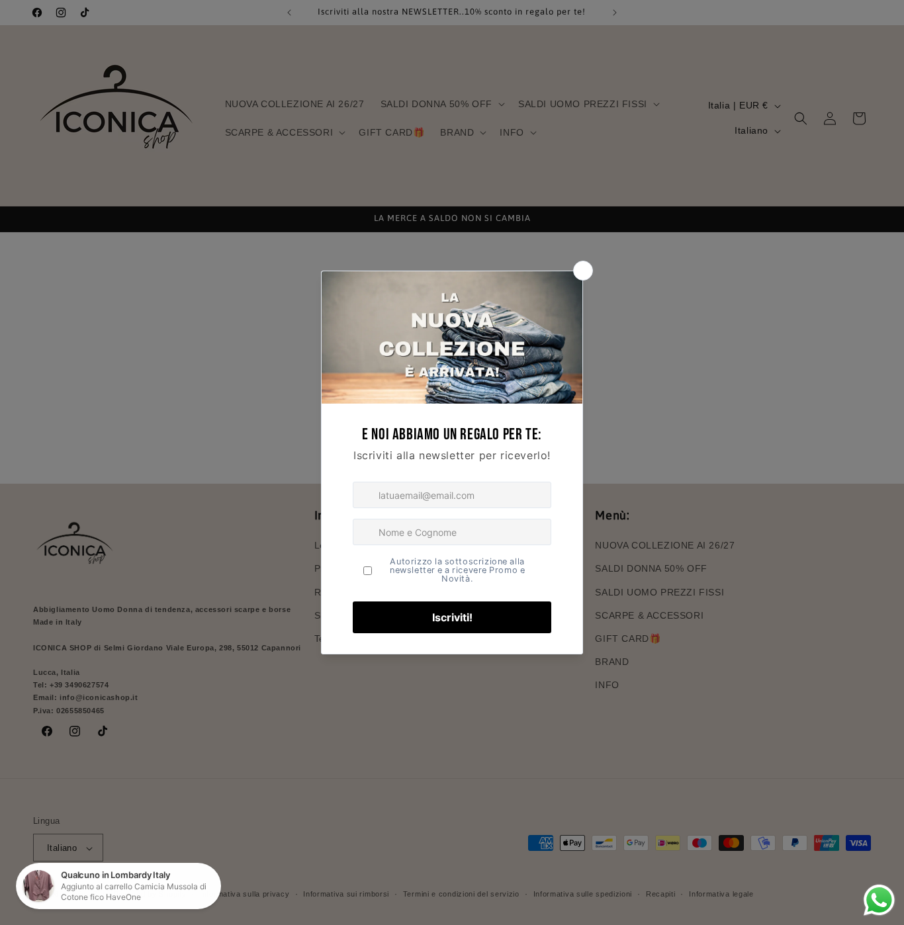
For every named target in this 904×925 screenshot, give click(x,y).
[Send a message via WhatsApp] (879, 900)
